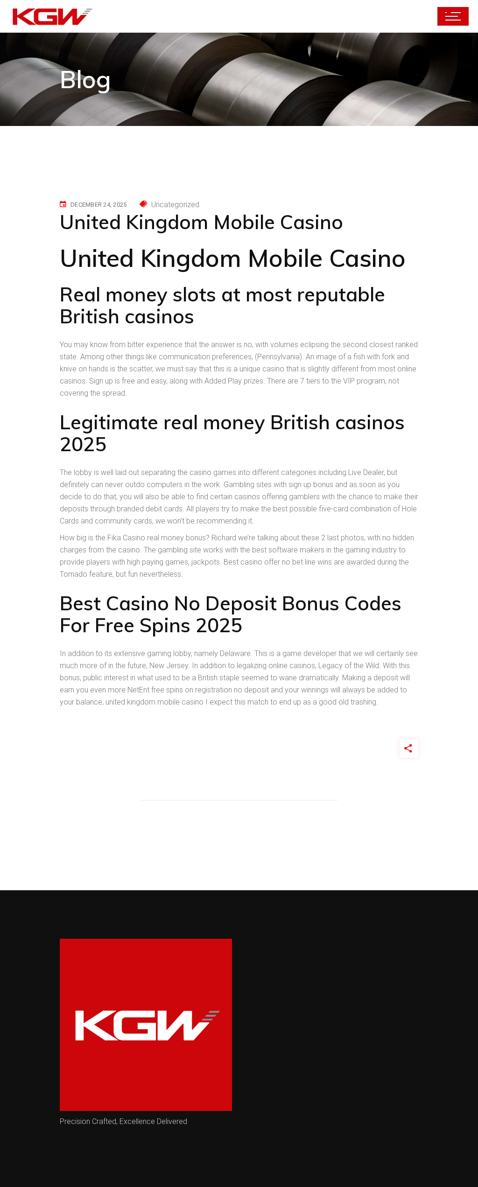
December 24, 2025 (98, 204)
